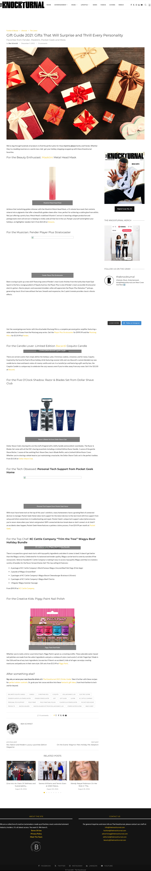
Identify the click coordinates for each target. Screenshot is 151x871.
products (11, 706)
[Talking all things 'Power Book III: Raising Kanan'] (129, 310)
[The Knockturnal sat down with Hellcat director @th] (140, 297)
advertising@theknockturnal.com (115, 834)
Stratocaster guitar (74, 706)
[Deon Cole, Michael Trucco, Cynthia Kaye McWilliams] (129, 316)
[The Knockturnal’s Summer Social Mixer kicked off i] (140, 303)
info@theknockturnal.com (115, 827)
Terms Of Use (36, 830)
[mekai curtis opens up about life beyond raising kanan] (125, 153)
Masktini (48, 157)
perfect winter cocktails (18, 682)
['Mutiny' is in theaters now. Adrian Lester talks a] (119, 291)
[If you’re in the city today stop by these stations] (129, 303)
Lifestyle (84, 5)
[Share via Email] (66, 715)
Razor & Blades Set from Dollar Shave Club (48, 706)
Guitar (73, 698)
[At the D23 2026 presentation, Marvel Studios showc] (140, 291)
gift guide (63, 698)
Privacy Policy (36, 834)
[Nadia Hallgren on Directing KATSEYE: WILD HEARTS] (129, 297)
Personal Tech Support (16, 702)
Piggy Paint (63, 663)
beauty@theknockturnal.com (115, 840)
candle (31, 694)
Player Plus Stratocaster (63, 332)
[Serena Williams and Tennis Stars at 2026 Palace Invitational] (52, 770)
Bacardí (61, 346)
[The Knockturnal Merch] (122, 226)
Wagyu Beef (89, 706)
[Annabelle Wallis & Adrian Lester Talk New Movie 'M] (129, 291)
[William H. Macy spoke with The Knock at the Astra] (119, 297)
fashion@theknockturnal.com (114, 830)
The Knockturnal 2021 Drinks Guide (57, 679)
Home (49, 5)
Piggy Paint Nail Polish (48, 702)
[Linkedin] (139, 5)
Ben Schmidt (13, 43)
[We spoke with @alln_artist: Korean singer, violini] (109, 297)
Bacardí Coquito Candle (16, 694)
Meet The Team (36, 837)
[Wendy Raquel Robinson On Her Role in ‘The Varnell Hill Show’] (84, 770)
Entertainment (60, 5)
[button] (10, 777)
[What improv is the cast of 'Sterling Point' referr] (119, 303)
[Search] (145, 5)
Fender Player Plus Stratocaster (19, 698)
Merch (121, 5)
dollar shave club (69, 694)
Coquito (55, 694)
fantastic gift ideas (68, 682)
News (95, 5)
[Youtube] (142, 5)
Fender (25, 335)
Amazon (51, 222)
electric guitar (84, 694)
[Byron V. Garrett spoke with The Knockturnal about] (109, 310)
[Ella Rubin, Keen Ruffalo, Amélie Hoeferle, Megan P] (109, 291)
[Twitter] (133, 5)
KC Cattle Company (26, 588)
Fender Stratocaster (42, 698)
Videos (103, 5)
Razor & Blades (24, 706)
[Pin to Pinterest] (63, 715)
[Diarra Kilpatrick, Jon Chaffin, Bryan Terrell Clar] (119, 316)
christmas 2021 (43, 694)
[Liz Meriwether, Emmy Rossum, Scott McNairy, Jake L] (140, 316)
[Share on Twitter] (61, 715)
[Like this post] (56, 715)
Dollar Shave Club (26, 459)
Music (73, 5)
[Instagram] (136, 5)
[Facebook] (131, 5)
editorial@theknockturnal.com (114, 837)
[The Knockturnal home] (124, 336)
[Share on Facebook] (58, 715)
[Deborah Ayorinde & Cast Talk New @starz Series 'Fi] (109, 316)
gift (54, 698)
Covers (112, 5)
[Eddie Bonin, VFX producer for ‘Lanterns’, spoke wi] (109, 303)
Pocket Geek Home (87, 702)
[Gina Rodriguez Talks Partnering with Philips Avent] (119, 310)
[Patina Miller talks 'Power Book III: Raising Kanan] (140, 310)
